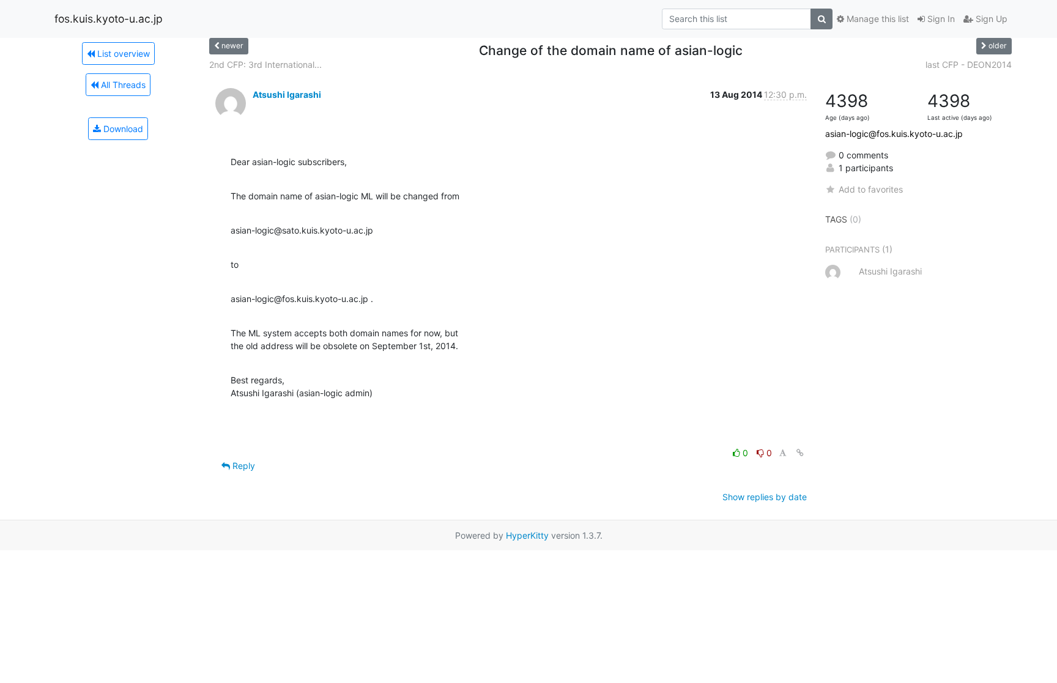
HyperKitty (527, 535)
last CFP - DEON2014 (968, 64)
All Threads (122, 84)
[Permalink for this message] (800, 452)
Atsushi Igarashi (287, 94)
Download (122, 129)
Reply (242, 465)
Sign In (940, 18)
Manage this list (876, 18)
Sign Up (990, 18)
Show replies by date (764, 497)
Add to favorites (871, 189)
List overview (122, 53)
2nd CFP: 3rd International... (265, 64)
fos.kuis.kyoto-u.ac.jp (108, 18)
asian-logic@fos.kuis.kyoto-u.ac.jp (894, 133)
